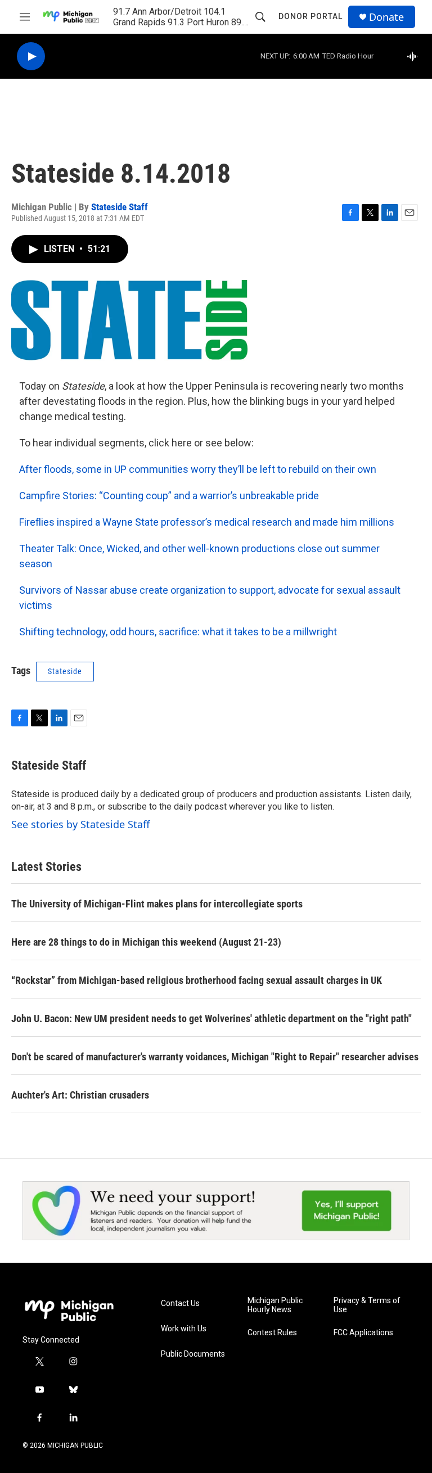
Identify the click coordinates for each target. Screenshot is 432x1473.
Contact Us (180, 1303)
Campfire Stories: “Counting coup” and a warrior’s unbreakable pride (169, 495)
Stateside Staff (119, 207)
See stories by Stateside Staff (80, 824)
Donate (386, 17)
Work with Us (183, 1329)
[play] (31, 56)
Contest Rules (272, 1333)
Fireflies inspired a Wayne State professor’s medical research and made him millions (206, 522)
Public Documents (193, 1354)
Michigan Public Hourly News (275, 1305)
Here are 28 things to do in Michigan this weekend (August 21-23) (146, 942)
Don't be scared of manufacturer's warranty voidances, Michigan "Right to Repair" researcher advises (214, 1057)
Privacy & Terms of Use (367, 1305)
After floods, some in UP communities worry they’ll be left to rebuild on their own (197, 469)
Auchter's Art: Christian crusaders (80, 1095)
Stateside (65, 671)
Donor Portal (310, 16)
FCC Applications (363, 1333)
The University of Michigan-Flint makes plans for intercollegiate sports (157, 904)
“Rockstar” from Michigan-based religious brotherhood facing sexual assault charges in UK (196, 980)
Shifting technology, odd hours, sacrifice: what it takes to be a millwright (178, 632)
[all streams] (415, 56)
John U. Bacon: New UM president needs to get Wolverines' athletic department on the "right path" (211, 1018)
